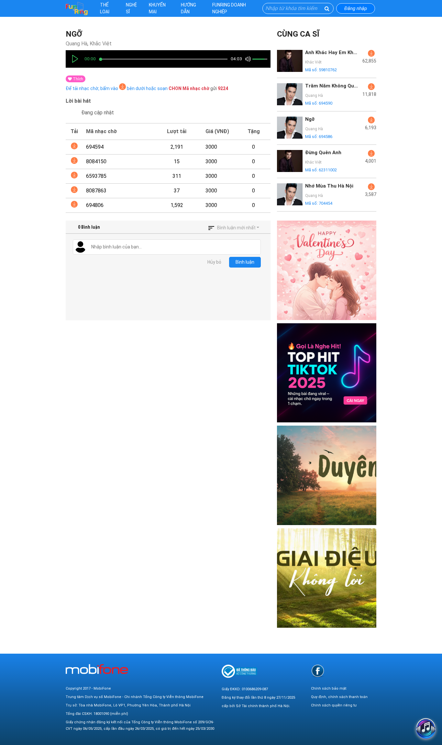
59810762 (328, 69)
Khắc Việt (101, 43)
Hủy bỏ (214, 262)
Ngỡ (74, 34)
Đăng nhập (355, 8)
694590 (325, 103)
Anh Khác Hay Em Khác (332, 52)
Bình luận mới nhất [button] (236, 227)
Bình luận (245, 262)
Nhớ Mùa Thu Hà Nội (329, 186)
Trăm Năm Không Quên (332, 86)
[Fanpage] (318, 671)
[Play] (75, 59)
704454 (325, 203)
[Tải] (74, 146)
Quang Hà (76, 43)
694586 (325, 136)
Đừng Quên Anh (323, 152)
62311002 (328, 169)
